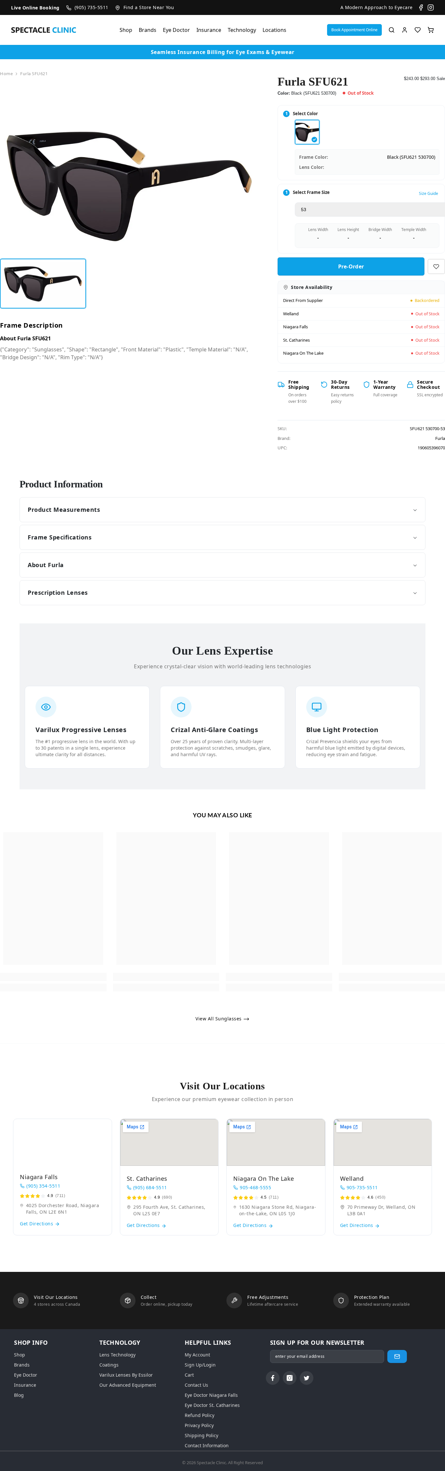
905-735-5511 (362, 1187)
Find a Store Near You (148, 7)
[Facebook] (421, 7)
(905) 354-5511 (43, 1186)
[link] (53, 977)
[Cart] (430, 30)
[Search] (391, 30)
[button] (354, 30)
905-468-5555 (255, 1187)
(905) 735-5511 (91, 7)
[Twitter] (306, 1378)
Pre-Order (350, 266)
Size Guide (428, 193)
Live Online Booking (35, 8)
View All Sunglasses (219, 1018)
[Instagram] (430, 7)
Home (6, 73)
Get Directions (37, 1223)
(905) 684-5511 (150, 1187)
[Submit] (397, 1356)
